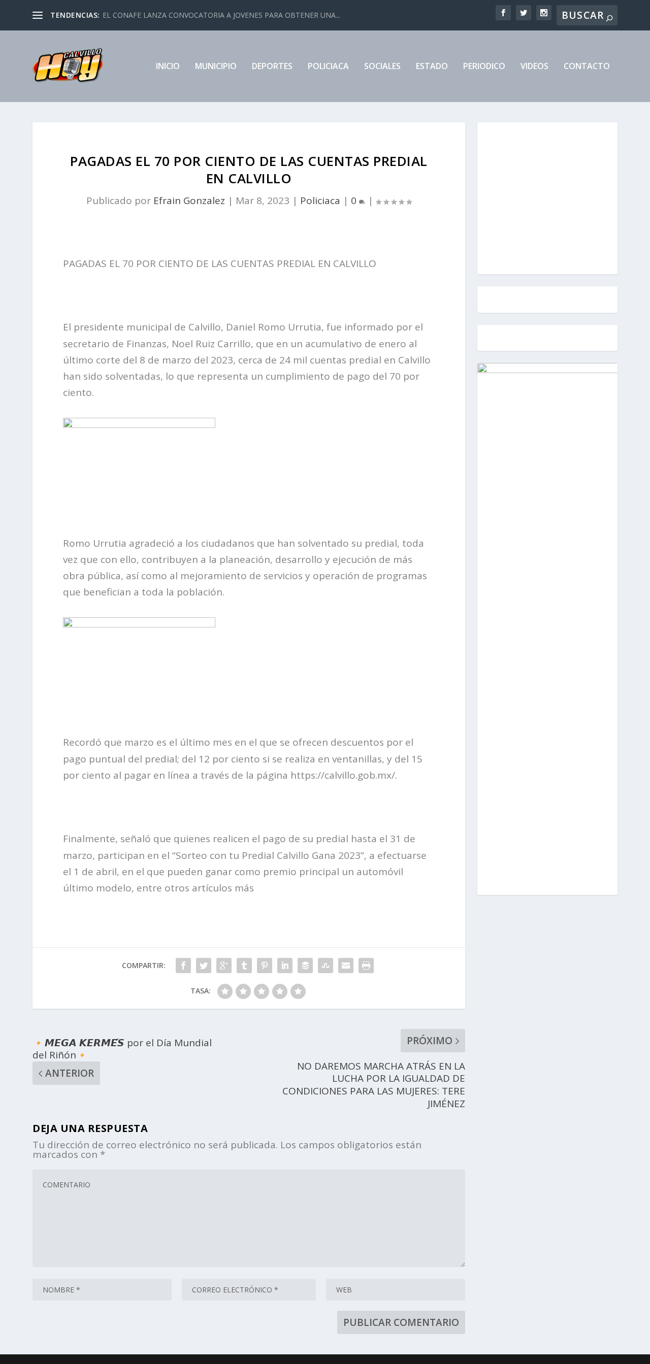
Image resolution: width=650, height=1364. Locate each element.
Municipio (216, 67)
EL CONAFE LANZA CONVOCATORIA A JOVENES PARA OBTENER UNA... (221, 15)
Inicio (168, 67)
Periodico (484, 67)
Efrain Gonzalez (189, 200)
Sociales (382, 67)
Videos (534, 67)
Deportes (272, 67)
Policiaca (328, 67)
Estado (432, 67)
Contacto (587, 67)
